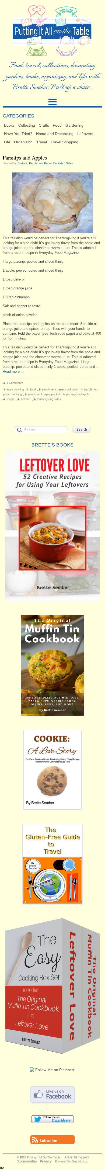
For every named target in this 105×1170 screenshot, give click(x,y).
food (33, 389)
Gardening (74, 125)
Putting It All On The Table (43, 1157)
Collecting (26, 125)
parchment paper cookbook (60, 389)
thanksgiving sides (49, 399)
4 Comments (14, 383)
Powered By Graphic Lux (71, 1161)
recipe (10, 399)
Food (57, 125)
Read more (13, 371)
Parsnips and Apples (25, 157)
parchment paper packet (44, 394)
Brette (21, 163)
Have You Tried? (18, 133)
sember (26, 399)
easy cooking (15, 389)
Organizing (23, 142)
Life (7, 142)
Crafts (44, 125)
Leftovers (85, 133)
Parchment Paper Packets (46, 163)
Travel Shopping (64, 142)
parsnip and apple (77, 394)
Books (9, 125)
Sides (69, 163)
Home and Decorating (55, 133)
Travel (41, 142)
